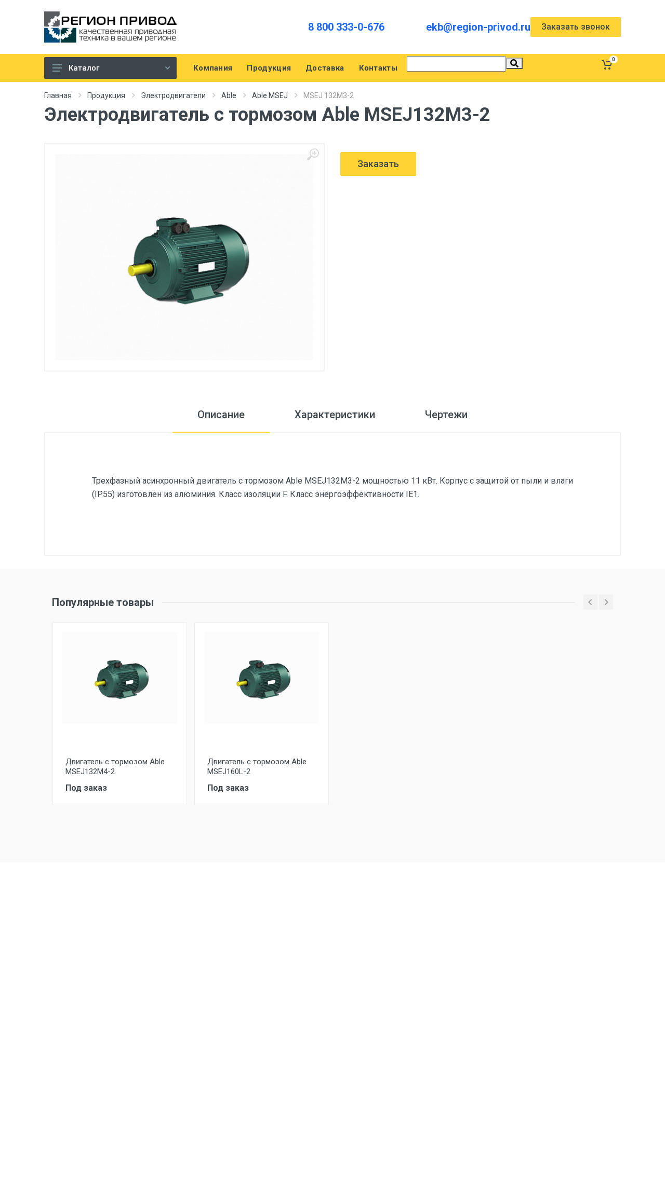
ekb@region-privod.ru (478, 27)
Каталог (84, 68)
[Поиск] (514, 63)
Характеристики (335, 414)
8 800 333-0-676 (346, 27)
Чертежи (446, 414)
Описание (221, 414)
